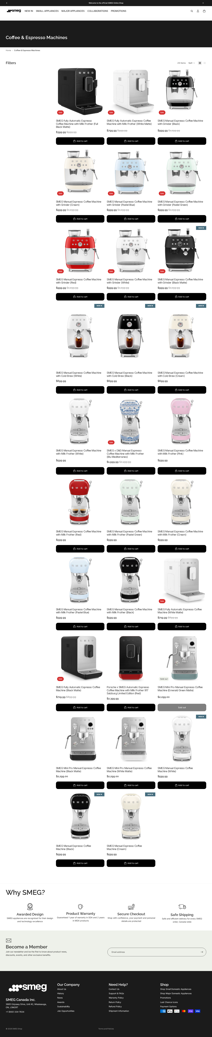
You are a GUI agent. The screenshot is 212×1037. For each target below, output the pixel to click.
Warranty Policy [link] (116, 997)
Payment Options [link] (168, 1006)
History (60, 993)
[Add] (100, 111)
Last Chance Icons (169, 1002)
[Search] (192, 11)
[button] (191, 63)
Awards (60, 1002)
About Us (61, 989)
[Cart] (204, 11)
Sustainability (63, 1006)
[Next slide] (202, 91)
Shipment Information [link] (119, 1011)
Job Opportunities (65, 1011)
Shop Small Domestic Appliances (175, 989)
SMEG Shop (17, 1029)
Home (8, 50)
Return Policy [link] (115, 1002)
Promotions (165, 997)
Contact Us (114, 989)
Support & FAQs (116, 993)
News (60, 997)
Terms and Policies (106, 1029)
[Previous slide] (162, 91)
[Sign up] (202, 952)
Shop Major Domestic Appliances (176, 993)
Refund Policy (115, 1006)
